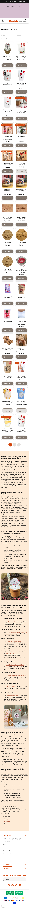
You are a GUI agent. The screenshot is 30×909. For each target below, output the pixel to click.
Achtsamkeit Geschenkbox (21, 137)
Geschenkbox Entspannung (21, 164)
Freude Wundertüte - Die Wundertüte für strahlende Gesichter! (7, 403)
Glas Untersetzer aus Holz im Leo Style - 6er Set (7, 349)
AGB (4, 845)
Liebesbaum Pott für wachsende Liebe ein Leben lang (7, 58)
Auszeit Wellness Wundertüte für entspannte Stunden (21, 403)
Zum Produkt (7, 198)
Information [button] (7, 835)
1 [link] (10, 444)
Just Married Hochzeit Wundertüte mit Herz (21, 430)
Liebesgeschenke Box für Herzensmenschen (7, 138)
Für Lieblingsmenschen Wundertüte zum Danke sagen (7, 84)
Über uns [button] (6, 869)
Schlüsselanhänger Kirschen (7, 322)
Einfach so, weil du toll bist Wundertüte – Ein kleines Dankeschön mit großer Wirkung (7, 430)
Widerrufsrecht (7, 848)
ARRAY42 (19, 906)
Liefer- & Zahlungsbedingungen (12, 839)
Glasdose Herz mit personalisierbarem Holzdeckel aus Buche (21, 323)
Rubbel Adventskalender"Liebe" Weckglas (21, 271)
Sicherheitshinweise (9, 854)
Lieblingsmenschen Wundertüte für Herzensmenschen (21, 58)
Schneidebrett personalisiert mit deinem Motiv (7, 217)
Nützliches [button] (6, 864)
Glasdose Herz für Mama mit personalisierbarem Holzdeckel (21, 349)
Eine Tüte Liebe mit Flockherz (21, 83)
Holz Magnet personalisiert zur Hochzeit (7, 244)
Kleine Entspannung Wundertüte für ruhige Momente (21, 376)
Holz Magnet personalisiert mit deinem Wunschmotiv (7, 271)
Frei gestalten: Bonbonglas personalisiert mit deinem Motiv (7, 190)
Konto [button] (5, 860)
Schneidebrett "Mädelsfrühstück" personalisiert (21, 217)
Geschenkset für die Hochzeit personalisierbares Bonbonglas (21, 190)
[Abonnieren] (24, 879)
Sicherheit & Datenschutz (10, 851)
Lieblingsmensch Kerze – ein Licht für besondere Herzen (21, 111)
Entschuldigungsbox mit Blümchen (7, 164)
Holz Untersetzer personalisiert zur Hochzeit (21, 244)
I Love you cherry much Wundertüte (7, 296)
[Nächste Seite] (19, 445)
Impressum (6, 842)
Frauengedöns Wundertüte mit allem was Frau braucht (7, 376)
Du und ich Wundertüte (21, 296)
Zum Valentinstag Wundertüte (7, 110)
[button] (3, 21)
